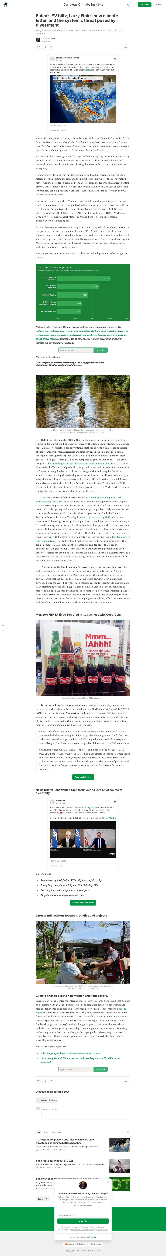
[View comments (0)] (44, 47)
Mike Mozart (94, 698)
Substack (70, 1250)
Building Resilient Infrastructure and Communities (81, 464)
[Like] (38, 47)
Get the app (96, 1244)
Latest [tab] (45, 1132)
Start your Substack (76, 1244)
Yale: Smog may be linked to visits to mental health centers (70, 1053)
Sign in (158, 4)
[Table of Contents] (3, 628)
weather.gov (89, 69)
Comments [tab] (42, 1100)
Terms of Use (96, 1227)
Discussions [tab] (56, 1132)
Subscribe (144, 4)
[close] (108, 1182)
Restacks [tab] (53, 1100)
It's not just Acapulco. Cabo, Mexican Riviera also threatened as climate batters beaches (65, 1141)
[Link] (32, 615)
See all (41, 1199)
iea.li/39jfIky (110, 818)
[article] (83, 1146)
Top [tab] (38, 1132)
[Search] (128, 4)
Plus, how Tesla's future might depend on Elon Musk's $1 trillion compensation (71, 1164)
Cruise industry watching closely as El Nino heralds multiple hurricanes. (67, 1146)
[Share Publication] (134, 4)
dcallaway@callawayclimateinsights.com (59, 365)
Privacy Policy (102, 1229)
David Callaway (48, 38)
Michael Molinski (58, 1150)
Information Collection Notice (82, 1229)
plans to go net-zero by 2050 (94, 517)
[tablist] (47, 1100)
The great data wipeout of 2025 (54, 1160)
